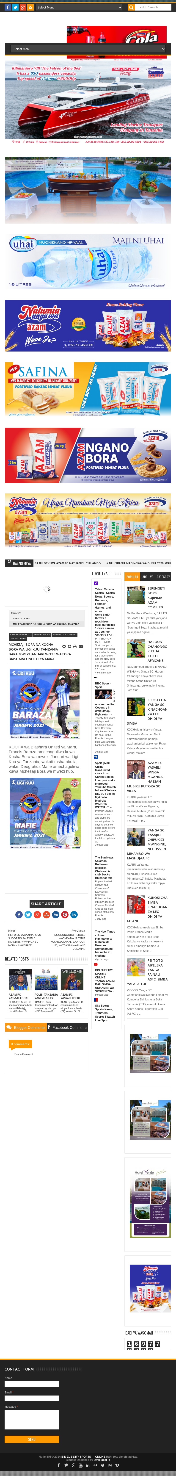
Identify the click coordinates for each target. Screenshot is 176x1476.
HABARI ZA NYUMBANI (64, 635)
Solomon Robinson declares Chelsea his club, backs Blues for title (104, 869)
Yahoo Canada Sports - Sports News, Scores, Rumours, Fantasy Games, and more (105, 600)
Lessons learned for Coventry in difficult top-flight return (105, 702)
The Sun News (104, 857)
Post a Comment (23, 1054)
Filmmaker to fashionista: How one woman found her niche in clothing (104, 947)
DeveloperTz (102, 1460)
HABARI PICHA (42, 635)
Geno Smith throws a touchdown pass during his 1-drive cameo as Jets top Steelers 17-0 (105, 625)
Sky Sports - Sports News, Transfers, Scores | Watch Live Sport (105, 1013)
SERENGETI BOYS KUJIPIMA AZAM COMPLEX (156, 597)
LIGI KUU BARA (21, 618)
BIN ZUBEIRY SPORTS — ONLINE (104, 974)
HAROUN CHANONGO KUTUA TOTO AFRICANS (158, 651)
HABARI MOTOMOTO (20, 635)
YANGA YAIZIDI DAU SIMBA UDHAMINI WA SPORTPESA (105, 986)
